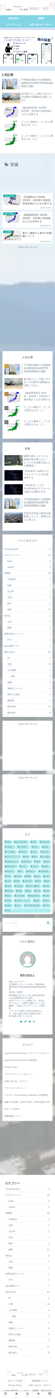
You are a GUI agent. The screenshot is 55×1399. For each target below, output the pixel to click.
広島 (29, 597)
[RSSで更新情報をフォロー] (34, 1022)
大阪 (31, 1316)
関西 (29, 627)
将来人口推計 (29, 694)
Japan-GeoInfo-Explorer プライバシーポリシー (27, 1053)
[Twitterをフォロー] (25, 1022)
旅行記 (27, 615)
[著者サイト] (21, 1022)
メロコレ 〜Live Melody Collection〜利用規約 (26, 1095)
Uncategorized (27, 549)
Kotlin (29, 561)
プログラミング (27, 555)
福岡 (29, 609)
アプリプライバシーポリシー (18, 1074)
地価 (29, 1322)
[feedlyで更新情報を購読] (29, 1022)
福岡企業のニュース (27, 634)
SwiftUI (29, 567)
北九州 (29, 591)
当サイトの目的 (11, 1109)
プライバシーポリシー (15, 1088)
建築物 (29, 700)
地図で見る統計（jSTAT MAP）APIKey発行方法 (27, 1102)
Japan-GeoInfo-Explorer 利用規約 (20, 1060)
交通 (29, 664)
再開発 (27, 573)
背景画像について (12, 1116)
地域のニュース (29, 688)
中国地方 (29, 579)
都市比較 (29, 706)
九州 (29, 621)
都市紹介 (29, 712)
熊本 (29, 603)
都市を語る (27, 652)
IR (29, 658)
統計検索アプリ (27, 646)
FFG (29, 640)
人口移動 (29, 670)
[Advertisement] (27, 181)
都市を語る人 (27, 975)
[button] (48, 923)
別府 (29, 585)
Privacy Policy (11, 1067)
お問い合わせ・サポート (16, 1081)
